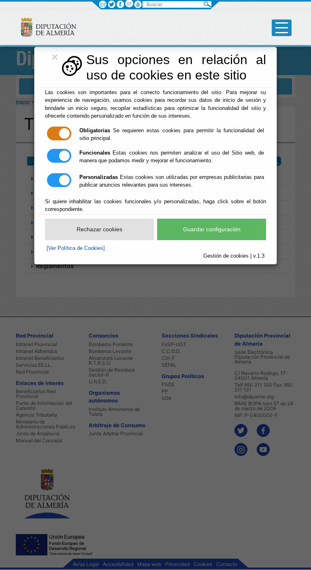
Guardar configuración (212, 229)
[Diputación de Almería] (45, 27)
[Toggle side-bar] (282, 27)
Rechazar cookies (99, 229)
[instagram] (129, 3)
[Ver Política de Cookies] (76, 248)
